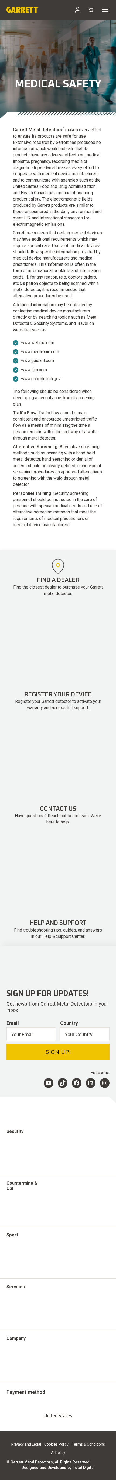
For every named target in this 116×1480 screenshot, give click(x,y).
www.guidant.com (37, 360)
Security (14, 1131)
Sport (12, 1234)
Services (15, 1286)
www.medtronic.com (40, 351)
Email (12, 1023)
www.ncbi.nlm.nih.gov (41, 378)
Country (69, 1023)
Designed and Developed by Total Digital (58, 1467)
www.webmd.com (37, 342)
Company (16, 1338)
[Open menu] (105, 9)
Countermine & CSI (21, 1186)
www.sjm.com (34, 369)
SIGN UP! (58, 1051)
